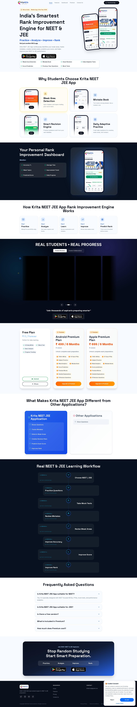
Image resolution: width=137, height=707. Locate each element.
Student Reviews (60, 250)
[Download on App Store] (77, 316)
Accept (127, 699)
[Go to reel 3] (70, 304)
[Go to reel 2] (67, 304)
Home (50, 2)
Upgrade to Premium (68, 384)
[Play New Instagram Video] (44, 278)
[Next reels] (75, 304)
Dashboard (65, 2)
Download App (112, 2)
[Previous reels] (61, 304)
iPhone (36, 384)
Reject (112, 699)
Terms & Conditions (94, 703)
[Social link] (21, 696)
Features (57, 2)
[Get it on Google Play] (60, 316)
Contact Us (80, 2)
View (31, 107)
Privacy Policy (83, 703)
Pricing (55, 694)
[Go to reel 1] (66, 304)
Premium (72, 2)
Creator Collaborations (75, 250)
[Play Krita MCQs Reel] (71, 278)
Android (36, 379)
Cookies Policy (119, 703)
